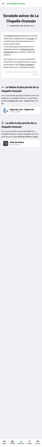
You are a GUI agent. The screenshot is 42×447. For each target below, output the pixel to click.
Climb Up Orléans (26, 65)
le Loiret (31, 39)
